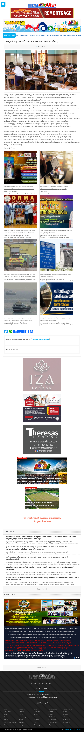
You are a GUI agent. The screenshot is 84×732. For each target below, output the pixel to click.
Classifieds (22, 722)
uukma (6, 717)
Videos (66, 725)
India (65, 711)
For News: (30, 694)
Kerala (51, 711)
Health (21, 714)
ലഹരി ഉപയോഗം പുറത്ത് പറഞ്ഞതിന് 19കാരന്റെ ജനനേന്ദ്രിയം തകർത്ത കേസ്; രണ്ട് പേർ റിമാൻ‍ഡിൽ (42, 579)
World (5, 714)
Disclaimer (22, 709)
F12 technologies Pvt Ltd (73, 730)
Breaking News (53, 722)
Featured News (53, 717)
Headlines (67, 722)
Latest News (68, 709)
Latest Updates (53, 709)
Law (35, 722)
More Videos (22, 458)
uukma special (10, 594)
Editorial (36, 719)
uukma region (23, 717)
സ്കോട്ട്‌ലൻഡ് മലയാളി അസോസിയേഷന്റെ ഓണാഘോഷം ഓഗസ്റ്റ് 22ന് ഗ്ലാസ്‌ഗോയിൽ (37, 558)
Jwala (66, 714)
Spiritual (21, 711)
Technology (37, 725)
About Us (6, 709)
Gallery (36, 709)
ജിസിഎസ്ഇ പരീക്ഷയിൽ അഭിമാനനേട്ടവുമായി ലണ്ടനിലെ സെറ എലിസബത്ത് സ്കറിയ (39, 568)
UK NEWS (37, 711)
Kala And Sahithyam (10, 722)
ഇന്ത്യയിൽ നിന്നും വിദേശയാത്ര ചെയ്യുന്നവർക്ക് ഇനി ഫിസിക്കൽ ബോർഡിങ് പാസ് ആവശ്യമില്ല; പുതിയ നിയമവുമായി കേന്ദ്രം (41, 538)
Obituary (6, 719)
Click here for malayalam (40, 339)
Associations (7, 711)
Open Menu (3, 4)
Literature (67, 719)
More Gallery (31, 488)
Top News (52, 725)
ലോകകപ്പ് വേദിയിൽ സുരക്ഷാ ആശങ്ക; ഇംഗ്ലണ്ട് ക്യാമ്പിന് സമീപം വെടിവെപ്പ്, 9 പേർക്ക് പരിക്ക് (39, 505)
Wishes (21, 719)
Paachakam (52, 719)
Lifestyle (21, 725)
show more (41, 589)
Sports (51, 714)
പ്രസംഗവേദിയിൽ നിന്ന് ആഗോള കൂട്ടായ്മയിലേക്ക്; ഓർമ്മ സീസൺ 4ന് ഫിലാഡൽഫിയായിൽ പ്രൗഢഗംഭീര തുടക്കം (36, 548)
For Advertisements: (33, 697)
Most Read (67, 717)
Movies (36, 714)
